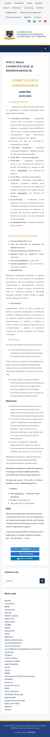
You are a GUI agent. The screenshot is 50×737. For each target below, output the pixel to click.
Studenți (39, 8)
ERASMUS (9, 679)
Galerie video (10, 622)
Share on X (26, 549)
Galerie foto (9, 619)
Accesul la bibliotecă (13, 643)
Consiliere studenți (12, 661)
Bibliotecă (17, 8)
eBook (7, 634)
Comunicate (10, 610)
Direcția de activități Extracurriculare (20, 676)
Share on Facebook (26, 554)
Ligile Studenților (11, 664)
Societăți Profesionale (14, 694)
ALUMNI (38, 3)
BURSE (7, 673)
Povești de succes (12, 685)
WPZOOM (31, 732)
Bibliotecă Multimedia (13, 640)
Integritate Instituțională (30, 12)
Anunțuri (8, 613)
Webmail (27, 17)
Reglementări (11, 12)
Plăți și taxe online (13, 17)
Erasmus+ (9, 682)
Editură (6, 8)
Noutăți (8, 3)
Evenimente (19, 3)
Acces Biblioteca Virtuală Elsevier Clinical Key (23, 649)
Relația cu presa (11, 616)
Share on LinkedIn (26, 558)
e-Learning (28, 8)
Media (29, 3)
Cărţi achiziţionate (12, 646)
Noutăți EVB (9, 631)
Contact (37, 17)
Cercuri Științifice (12, 691)
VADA (7, 688)
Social (7, 667)
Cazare (8, 670)
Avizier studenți (11, 658)
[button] (4, 47)
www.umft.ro (22, 170)
